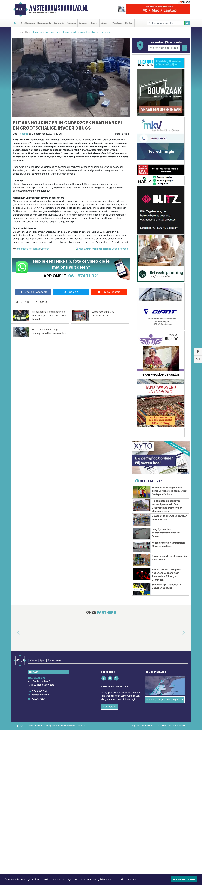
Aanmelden (109, 706)
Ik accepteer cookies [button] (184, 879)
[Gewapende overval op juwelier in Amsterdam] (142, 520)
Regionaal (71, 23)
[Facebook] (104, 678)
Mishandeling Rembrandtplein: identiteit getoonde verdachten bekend (49, 315)
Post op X (73, 291)
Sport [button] (94, 23)
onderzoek (22, 248)
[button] (15, 633)
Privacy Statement (177, 725)
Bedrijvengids (44, 23)
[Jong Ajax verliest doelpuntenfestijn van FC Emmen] (142, 534)
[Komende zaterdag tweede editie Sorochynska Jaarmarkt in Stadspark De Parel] (142, 492)
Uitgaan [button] (104, 23)
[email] (198, 359)
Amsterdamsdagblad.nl (58, 8)
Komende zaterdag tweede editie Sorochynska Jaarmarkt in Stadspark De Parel (169, 491)
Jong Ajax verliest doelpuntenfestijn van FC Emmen (166, 532)
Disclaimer (161, 725)
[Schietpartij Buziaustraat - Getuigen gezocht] (142, 589)
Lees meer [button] (131, 879)
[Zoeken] (187, 23)
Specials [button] (83, 23)
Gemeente (58, 23)
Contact (129, 23)
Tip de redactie (111, 291)
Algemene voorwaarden (143, 725)
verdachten (35, 248)
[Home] (15, 23)
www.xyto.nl (38, 698)
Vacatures (117, 23)
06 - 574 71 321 (83, 275)
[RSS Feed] (116, 678)
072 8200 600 (40, 690)
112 (20, 23)
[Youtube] (110, 678)
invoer (45, 248)
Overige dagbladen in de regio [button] (162, 699)
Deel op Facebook (36, 291)
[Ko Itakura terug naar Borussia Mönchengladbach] (142, 547)
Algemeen (29, 23)
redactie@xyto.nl (41, 694)
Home (18, 32)
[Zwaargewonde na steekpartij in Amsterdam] (142, 560)
